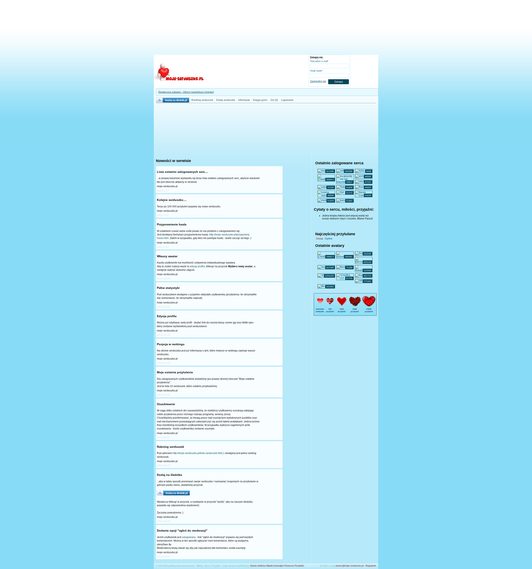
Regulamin (371, 565)
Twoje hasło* (316, 70)
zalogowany (189, 537)
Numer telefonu (258, 565)
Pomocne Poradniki (294, 565)
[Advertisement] (266, 28)
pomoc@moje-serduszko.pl (349, 565)
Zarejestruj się (318, 81)
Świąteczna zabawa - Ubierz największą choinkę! (186, 92)
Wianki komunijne (275, 565)
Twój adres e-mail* (319, 61)
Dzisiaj (319, 238)
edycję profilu (197, 266)
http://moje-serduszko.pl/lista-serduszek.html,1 (199, 453)
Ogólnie (328, 238)
